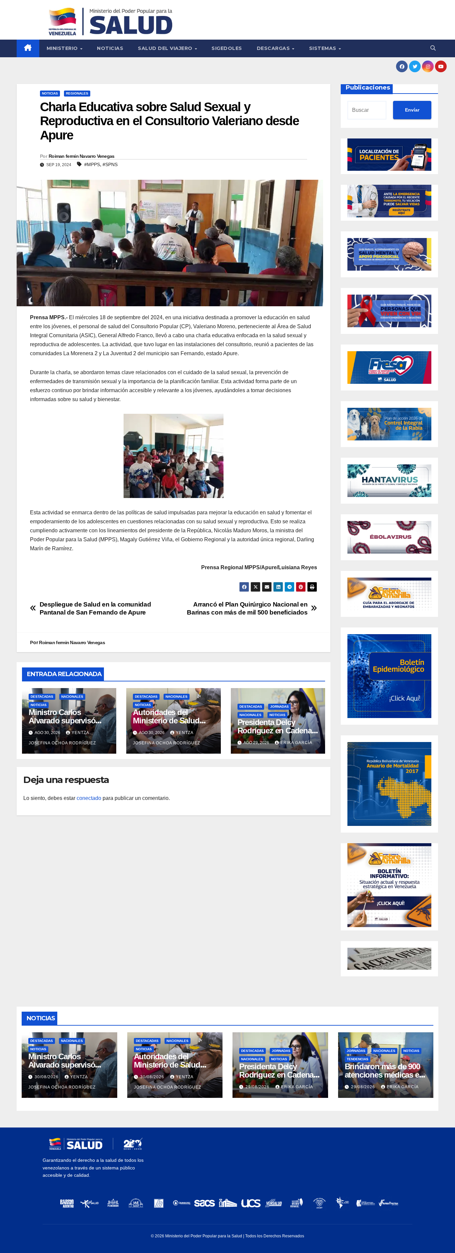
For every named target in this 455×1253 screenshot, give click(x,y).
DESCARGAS (274, 48)
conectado (89, 798)
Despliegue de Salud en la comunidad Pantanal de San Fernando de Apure (95, 608)
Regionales (77, 93)
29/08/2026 (258, 1087)
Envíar (412, 110)
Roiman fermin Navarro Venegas (82, 156)
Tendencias (357, 1059)
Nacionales (72, 696)
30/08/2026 (47, 1077)
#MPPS (92, 164)
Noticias (110, 48)
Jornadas (279, 706)
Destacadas (42, 696)
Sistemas (323, 48)
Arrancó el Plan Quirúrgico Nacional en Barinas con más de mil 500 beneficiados (247, 608)
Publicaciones (368, 87)
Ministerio (63, 48)
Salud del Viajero (166, 48)
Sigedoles (227, 48)
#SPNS (110, 164)
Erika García (296, 742)
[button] (433, 48)
